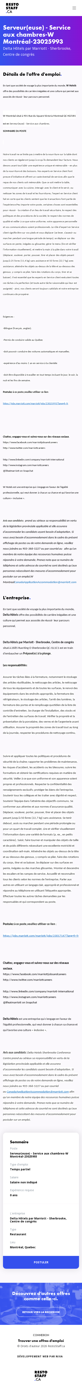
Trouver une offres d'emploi (41, 1340)
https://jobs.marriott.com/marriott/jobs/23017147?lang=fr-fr (41, 935)
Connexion (41, 1335)
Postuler (41, 1262)
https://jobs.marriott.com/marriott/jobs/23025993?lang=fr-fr (35, 403)
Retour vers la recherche (41, 1312)
